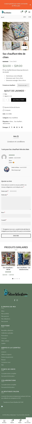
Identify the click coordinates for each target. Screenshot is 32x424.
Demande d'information (8, 376)
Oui (8, 96)
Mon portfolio (5, 313)
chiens (11, 121)
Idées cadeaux (5, 341)
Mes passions (5, 316)
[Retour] (2, 17)
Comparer (7, 110)
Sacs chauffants (13, 118)
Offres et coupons (6, 354)
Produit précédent (25, 17)
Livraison (3, 352)
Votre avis (4, 195)
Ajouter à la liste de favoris (12, 107)
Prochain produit (29, 17)
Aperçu (13, 259)
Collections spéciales (7, 333)
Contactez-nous (5, 362)
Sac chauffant (18, 121)
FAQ (2, 365)
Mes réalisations (5, 319)
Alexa (2, 311)
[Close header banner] (30, 4)
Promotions (4, 335)
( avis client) (13, 61)
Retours (3, 360)
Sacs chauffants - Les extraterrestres (23, 268)
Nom (3, 212)
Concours (4, 338)
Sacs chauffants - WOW (8, 268)
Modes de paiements (7, 357)
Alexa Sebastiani (11, 415)
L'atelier (3, 343)
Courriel (3, 220)
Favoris (22, 11)
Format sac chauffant (9, 85)
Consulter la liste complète (8, 373)
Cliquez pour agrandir (26, 38)
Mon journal (4, 321)
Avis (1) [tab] (16, 136)
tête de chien (6, 123)
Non (6, 94)
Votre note (4, 191)
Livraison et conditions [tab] (16, 141)
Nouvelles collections (7, 330)
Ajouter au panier (18, 100)
